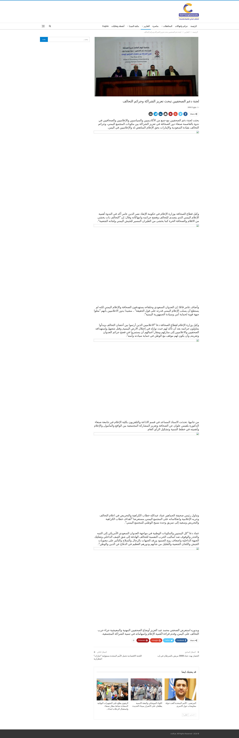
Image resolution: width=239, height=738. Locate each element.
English (105, 26)
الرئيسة (194, 26)
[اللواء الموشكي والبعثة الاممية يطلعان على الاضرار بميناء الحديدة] (146, 689)
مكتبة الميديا (134, 26)
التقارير (147, 26)
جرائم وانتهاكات (181, 26)
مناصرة (156, 26)
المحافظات (167, 26)
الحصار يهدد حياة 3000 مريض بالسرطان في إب (178, 656)
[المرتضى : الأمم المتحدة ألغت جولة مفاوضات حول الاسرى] (180, 689)
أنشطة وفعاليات (117, 26)
